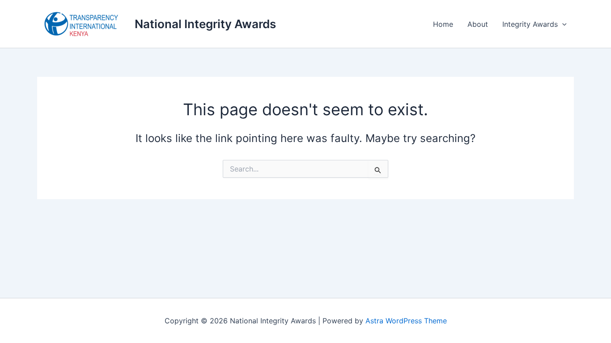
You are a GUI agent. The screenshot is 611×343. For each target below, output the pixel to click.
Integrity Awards (530, 24)
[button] (562, 24)
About (477, 24)
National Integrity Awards (205, 24)
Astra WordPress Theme (406, 320)
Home (443, 24)
